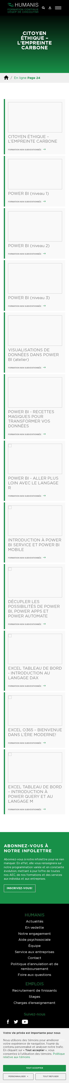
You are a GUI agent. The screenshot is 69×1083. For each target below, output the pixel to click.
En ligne (20, 77)
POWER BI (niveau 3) (29, 297)
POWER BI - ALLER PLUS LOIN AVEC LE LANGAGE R (33, 483)
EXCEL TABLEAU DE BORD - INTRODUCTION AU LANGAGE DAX (35, 673)
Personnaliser (18, 1076)
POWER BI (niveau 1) (28, 193)
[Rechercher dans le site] (43, 8)
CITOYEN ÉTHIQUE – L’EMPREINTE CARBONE (32, 139)
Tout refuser (50, 1076)
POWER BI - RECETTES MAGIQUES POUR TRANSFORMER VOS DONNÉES (31, 419)
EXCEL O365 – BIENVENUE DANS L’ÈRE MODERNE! (35, 732)
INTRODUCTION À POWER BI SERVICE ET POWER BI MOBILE (34, 545)
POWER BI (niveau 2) (29, 245)
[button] (58, 8)
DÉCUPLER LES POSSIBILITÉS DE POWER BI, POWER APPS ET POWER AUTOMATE (34, 608)
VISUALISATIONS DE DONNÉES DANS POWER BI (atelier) (33, 355)
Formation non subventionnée (25, 150)
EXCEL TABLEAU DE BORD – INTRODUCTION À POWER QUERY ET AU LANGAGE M (35, 794)
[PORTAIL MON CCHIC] (50, 8)
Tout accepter (34, 1068)
